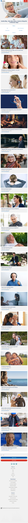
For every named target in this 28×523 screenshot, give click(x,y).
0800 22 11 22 (14, 457)
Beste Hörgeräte (13, 488)
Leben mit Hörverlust (21, 28)
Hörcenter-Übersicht (13, 497)
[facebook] (11, 464)
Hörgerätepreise (13, 490)
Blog (13, 470)
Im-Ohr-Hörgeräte (13, 482)
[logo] (3, 1)
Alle (7, 28)
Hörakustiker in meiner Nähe (13, 496)
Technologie (20, 30)
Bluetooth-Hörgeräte (13, 485)
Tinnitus (13, 502)
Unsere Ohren (7, 30)
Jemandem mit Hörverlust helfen (13, 499)
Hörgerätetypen (13, 479)
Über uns (13, 466)
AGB (13, 476)
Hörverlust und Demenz (13, 501)
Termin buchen (14, 460)
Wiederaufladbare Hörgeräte (13, 487)
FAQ (13, 471)
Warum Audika (13, 468)
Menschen (14, 32)
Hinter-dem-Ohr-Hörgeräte (13, 480)
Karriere (13, 473)
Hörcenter (13, 493)
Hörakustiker (13, 494)
